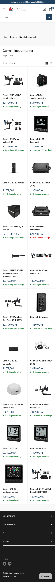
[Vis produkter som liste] (51, 63)
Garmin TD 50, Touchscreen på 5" (38, 96)
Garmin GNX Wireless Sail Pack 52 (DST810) (13, 318)
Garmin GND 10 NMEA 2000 (40, 184)
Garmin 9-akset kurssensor (37, 228)
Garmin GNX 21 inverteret (37, 140)
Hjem (5, 37)
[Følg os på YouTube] (9, 564)
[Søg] (49, 17)
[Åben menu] (4, 9)
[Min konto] (44, 9)
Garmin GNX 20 (10, 448)
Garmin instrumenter (28, 37)
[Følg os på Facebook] (4, 564)
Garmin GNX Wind (38, 448)
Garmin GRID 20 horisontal (10, 362)
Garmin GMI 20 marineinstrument (10, 490)
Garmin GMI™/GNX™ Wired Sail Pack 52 (12, 96)
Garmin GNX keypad (39, 317)
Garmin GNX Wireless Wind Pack (40, 406)
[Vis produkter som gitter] (47, 63)
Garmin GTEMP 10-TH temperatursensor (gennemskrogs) (13, 273)
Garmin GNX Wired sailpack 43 (11, 140)
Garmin (13, 37)
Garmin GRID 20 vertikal (13, 183)
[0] (50, 9)
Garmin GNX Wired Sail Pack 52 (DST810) (40, 490)
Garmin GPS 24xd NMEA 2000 (41, 362)
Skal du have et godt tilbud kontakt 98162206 (27, 2)
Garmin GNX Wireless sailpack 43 (40, 272)
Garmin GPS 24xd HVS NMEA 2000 (13, 406)
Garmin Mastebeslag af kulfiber (13, 228)
